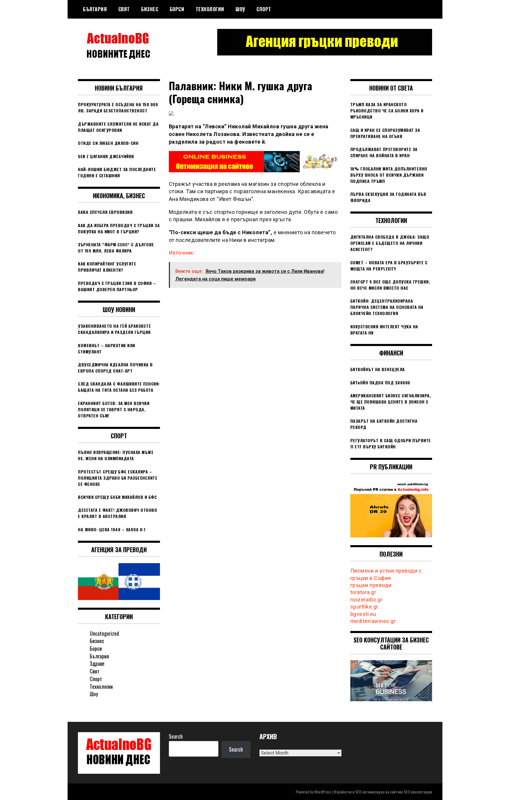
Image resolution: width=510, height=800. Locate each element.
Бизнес (149, 9)
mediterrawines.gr (373, 621)
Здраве (97, 663)
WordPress (322, 791)
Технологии (210, 9)
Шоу (240, 9)
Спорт (263, 9)
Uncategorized (104, 633)
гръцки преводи (371, 585)
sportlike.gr (364, 607)
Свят (124, 9)
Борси (177, 9)
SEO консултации (418, 791)
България (95, 9)
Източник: (182, 253)
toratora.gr (363, 592)
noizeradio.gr (366, 599)
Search (176, 736)
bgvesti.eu (363, 614)
